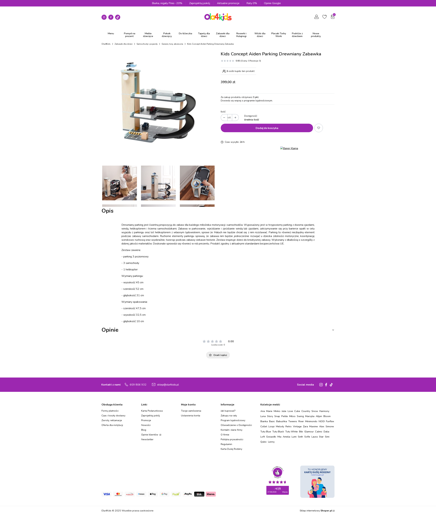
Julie (284, 411)
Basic (272, 421)
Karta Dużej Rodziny (231, 449)
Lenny (271, 441)
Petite (284, 416)
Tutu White (291, 431)
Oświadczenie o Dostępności (236, 425)
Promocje (146, 420)
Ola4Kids (106, 44)
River (301, 421)
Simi (327, 436)
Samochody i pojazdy (147, 44)
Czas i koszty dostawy (113, 415)
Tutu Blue (265, 431)
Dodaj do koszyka (267, 127)
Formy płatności (110, 410)
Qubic (263, 441)
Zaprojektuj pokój (199, 3)
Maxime (313, 426)
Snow (315, 411)
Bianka (264, 421)
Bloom (327, 416)
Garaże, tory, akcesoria (172, 44)
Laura (315, 436)
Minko (277, 411)
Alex (321, 426)
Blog (143, 430)
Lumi (294, 436)
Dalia (326, 431)
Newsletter (147, 439)
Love (290, 411)
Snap (277, 416)
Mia (279, 436)
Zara (305, 426)
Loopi (271, 426)
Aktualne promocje (228, 3)
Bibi (301, 431)
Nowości (146, 425)
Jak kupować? (228, 410)
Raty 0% (251, 3)
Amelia (286, 436)
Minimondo (311, 421)
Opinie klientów (150, 434)
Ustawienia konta (190, 415)
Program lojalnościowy (233, 420)
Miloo (292, 416)
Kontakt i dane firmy (231, 430)
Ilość (223, 111)
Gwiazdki (271, 436)
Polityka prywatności (232, 439)
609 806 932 (138, 385)
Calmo (318, 431)
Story (270, 416)
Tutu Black (278, 431)
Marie (269, 411)
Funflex (330, 421)
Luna (263, 416)
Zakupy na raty (229, 415)
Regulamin (226, 444)
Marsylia (309, 416)
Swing (300, 416)
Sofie (307, 436)
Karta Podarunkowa (152, 410)
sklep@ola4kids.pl (168, 385)
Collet (263, 426)
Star (321, 436)
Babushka (281, 421)
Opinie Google (272, 3)
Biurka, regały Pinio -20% (167, 3)
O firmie (225, 434)
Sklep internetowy (316, 510)
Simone (330, 426)
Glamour (309, 431)
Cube (297, 411)
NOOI (322, 421)
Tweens (292, 421)
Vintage (297, 426)
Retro (288, 426)
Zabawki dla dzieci (124, 44)
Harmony (324, 411)
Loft (262, 436)
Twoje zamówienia (191, 410)
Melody (280, 426)
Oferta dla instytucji (112, 425)
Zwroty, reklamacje (112, 420)
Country (305, 411)
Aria (262, 411)
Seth (300, 436)
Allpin (319, 416)
